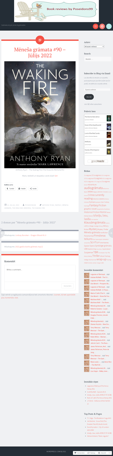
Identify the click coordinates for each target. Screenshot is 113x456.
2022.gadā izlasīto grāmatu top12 (29, 246)
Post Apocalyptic (97, 239)
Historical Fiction (92, 212)
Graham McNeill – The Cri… (99, 277)
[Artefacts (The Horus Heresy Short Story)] (109, 146)
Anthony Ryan (48, 205)
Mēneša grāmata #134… (98, 334)
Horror (103, 212)
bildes (90, 191)
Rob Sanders (89, 153)
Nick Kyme (88, 144)
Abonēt (89, 97)
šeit (56, 175)
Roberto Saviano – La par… (99, 309)
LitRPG (86, 226)
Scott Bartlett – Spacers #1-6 (96, 392)
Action (85, 185)
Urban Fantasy (105, 256)
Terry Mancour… (96, 327)
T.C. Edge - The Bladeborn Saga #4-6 (99, 418)
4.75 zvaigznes (98, 181)
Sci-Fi (93, 242)
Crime (91, 195)
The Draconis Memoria (21, 208)
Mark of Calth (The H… (98, 293)
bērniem (100, 192)
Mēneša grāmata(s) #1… (98, 306)
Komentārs (67, 286)
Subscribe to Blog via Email (97, 73)
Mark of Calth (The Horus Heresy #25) (99, 398)
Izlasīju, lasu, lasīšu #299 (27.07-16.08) (99, 395)
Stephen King (92, 249)
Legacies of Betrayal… (98, 274)
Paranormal (89, 236)
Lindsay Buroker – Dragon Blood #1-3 (30, 235)
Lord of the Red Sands (92, 133)
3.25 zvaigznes (105, 175)
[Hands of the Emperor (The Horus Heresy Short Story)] (109, 154)
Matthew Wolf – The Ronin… (100, 302)
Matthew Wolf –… (96, 299)
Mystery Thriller (103, 229)
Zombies (90, 263)
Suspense (88, 252)
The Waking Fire (38, 208)
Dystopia (92, 202)
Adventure (92, 184)
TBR (95, 252)
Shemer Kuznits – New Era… (100, 324)
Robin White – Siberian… (98, 337)
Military (101, 226)
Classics (105, 192)
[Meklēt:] (98, 59)
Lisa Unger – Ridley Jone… (99, 371)
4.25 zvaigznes (88, 182)
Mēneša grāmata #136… (98, 312)
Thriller (96, 255)
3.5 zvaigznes (96, 175)
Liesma (107, 223)
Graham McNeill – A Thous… (100, 290)
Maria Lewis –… (95, 362)
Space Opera (89, 245)
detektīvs (102, 199)
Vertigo (86, 260)
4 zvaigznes (98, 178)
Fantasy (58, 205)
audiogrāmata (93, 188)
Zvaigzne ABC (100, 263)
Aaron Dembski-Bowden (91, 128)
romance (105, 239)
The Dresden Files (102, 253)
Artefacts (88, 142)
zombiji (94, 263)
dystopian (98, 202)
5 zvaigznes (106, 181)
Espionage (86, 206)
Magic (92, 226)
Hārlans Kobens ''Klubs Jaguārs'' (98, 436)
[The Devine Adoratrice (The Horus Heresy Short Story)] (109, 121)
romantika (87, 243)
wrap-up (101, 259)
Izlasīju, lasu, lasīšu (96, 217)
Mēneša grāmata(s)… (97, 321)
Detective (96, 199)
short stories (104, 243)
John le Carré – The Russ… (99, 343)
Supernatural (106, 249)
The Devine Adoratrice (92, 117)
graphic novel (90, 208)
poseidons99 (30, 205)
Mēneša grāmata (92, 232)
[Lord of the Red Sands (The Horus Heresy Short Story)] (109, 137)
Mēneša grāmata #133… (98, 340)
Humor (91, 216)
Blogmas (95, 192)
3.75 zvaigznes (88, 178)
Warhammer (92, 260)
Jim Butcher (94, 219)
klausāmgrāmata (94, 222)
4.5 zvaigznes (107, 178)
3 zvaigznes (87, 175)
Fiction (102, 205)
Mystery (93, 229)
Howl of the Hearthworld (93, 125)
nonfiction (104, 232)
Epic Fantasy (105, 202)
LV (89, 226)
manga (96, 226)
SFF (98, 242)
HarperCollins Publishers (103, 209)
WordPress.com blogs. (56, 451)
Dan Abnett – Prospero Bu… (100, 284)
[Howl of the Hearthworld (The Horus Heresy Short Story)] (109, 130)
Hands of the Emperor (92, 150)
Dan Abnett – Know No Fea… (100, 296)
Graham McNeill (90, 119)
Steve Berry (99, 249)
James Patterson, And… (98, 346)
